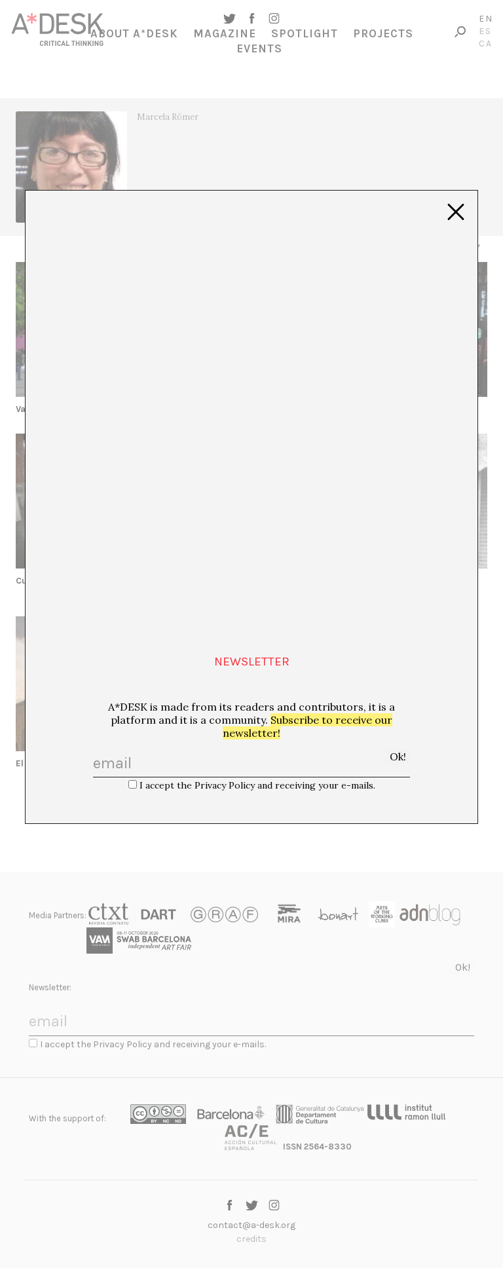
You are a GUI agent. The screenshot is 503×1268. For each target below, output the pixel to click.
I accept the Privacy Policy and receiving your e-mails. (257, 785)
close (455, 212)
